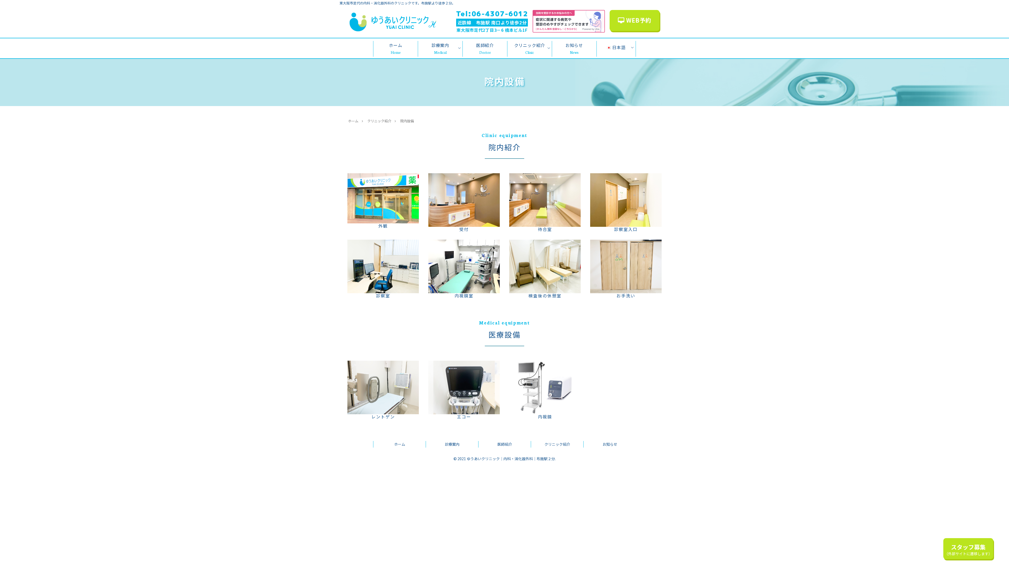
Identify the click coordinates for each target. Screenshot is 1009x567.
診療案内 (452, 444)
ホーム (399, 444)
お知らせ (610, 444)
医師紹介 (504, 444)
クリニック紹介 (557, 444)
